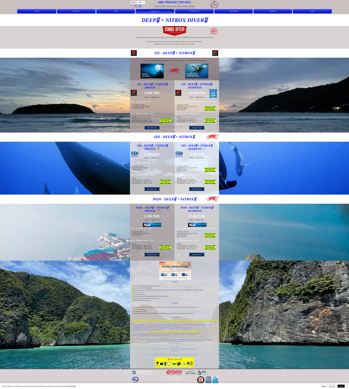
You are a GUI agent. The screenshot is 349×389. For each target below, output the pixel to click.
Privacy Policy (72, 386)
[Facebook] (140, 6)
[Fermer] (347, 386)
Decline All (332, 386)
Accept (341, 386)
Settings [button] (323, 386)
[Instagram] (135, 6)
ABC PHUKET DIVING (174, 2)
